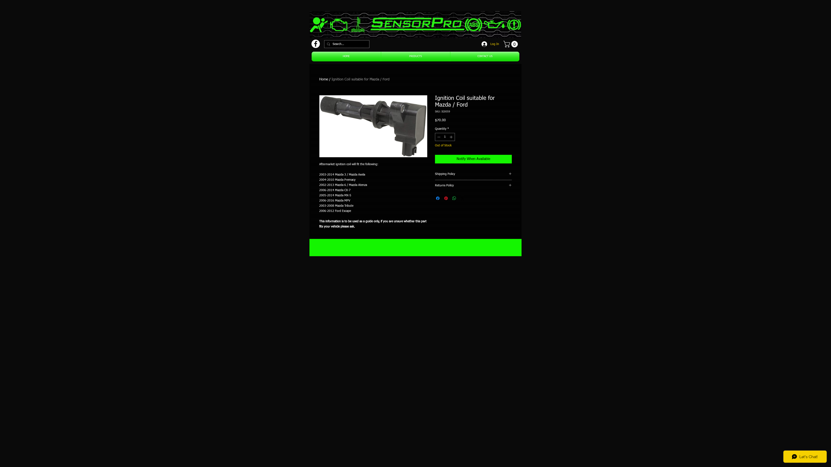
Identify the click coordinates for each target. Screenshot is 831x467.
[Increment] (451, 137)
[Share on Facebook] (437, 198)
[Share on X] (462, 198)
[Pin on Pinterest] (446, 198)
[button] (511, 44)
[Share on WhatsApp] (454, 198)
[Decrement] (438, 137)
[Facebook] (315, 44)
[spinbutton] (445, 137)
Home (323, 79)
